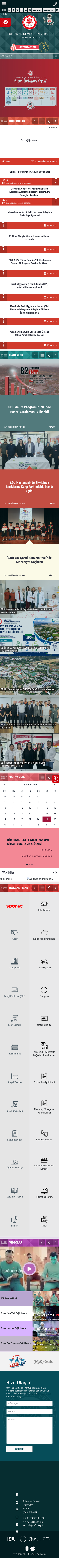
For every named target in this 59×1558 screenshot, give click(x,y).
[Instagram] (22, 10)
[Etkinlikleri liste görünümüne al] (42, 777)
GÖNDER (19, 1449)
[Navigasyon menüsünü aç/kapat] (5, 3)
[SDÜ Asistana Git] (48, 19)
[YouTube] (30, 10)
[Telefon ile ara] (55, 3)
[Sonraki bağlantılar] (55, 887)
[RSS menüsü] (17, 1532)
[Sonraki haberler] (55, 355)
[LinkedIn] (26, 10)
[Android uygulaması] (27, 1548)
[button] (57, 10)
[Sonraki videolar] (55, 1242)
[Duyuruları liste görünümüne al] (42, 121)
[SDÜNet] (37, 10)
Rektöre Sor (48, 10)
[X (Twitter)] (17, 10)
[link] (29, 145)
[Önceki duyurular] (49, 121)
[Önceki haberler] (49, 355)
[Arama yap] (56, 56)
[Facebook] (13, 10)
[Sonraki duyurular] (55, 121)
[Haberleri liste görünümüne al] (42, 355)
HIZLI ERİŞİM (4, 12)
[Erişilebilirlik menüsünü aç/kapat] (55, 779)
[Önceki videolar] (49, 1242)
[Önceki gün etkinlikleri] (49, 777)
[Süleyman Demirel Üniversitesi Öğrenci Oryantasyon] (29, 47)
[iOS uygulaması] (32, 1548)
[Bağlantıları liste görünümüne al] (42, 887)
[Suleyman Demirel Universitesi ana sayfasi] (29, 4)
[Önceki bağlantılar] (49, 887)
